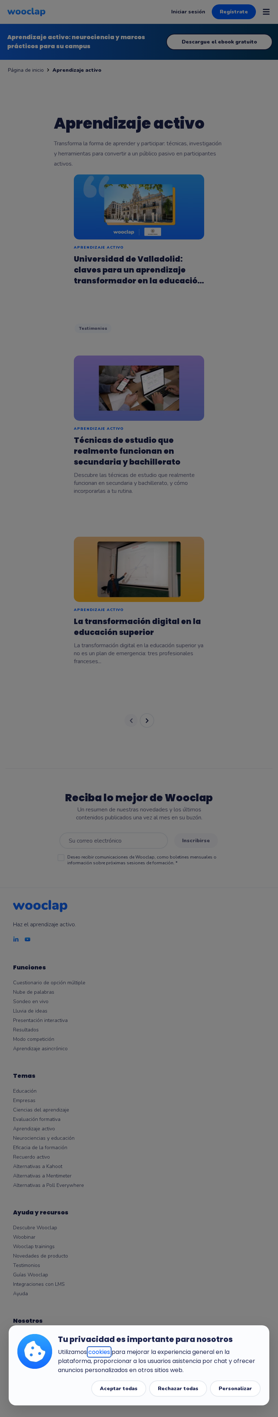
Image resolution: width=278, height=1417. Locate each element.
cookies (99, 1352)
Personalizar (235, 1388)
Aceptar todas (119, 1388)
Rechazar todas (178, 1388)
